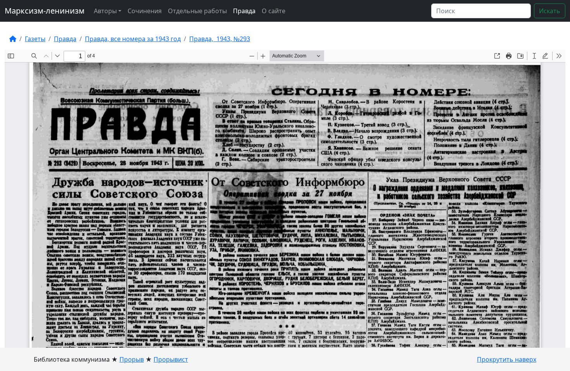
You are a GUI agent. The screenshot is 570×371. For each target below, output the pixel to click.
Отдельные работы (197, 11)
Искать (549, 11)
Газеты (35, 39)
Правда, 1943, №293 (219, 39)
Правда (244, 11)
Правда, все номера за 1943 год (133, 39)
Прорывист (171, 359)
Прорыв (131, 359)
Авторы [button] (105, 11)
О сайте (273, 11)
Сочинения (145, 11)
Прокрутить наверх (506, 359)
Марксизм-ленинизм (45, 10)
